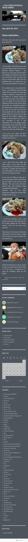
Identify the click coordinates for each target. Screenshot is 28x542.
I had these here (8, 133)
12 (14, 368)
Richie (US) (7, 492)
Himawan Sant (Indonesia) (12, 446)
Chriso (6, 422)
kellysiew (6, 461)
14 (20, 368)
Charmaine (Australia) (10, 413)
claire (5, 424)
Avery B (9, 322)
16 (4, 371)
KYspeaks (7, 465)
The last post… (14, 302)
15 (24, 368)
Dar (5, 433)
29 (24, 374)
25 (10, 374)
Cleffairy (6, 426)
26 (14, 374)
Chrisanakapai (8, 418)
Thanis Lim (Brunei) (10, 505)
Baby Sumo (7, 405)
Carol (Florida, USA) (10, 411)
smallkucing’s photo (9, 260)
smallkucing (8, 238)
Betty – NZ (7, 409)
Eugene (6, 442)
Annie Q (6, 400)
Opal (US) (7, 479)
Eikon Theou (8, 437)
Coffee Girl (7, 429)
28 (21, 374)
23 (4, 374)
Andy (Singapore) (9, 398)
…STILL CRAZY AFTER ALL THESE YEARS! (12, 6)
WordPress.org (8, 511)
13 (17, 368)
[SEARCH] (24, 288)
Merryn (6, 472)
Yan (5, 513)
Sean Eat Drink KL (9, 496)
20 (17, 371)
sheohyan (7, 498)
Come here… (7, 337)
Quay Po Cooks (8, 487)
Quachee (6, 485)
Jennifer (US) (8, 459)
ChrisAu (6, 420)
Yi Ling (6, 515)
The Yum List (8, 507)
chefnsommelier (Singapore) (13, 416)
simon (6, 500)
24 (7, 374)
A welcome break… (9, 340)
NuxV (5, 476)
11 (10, 368)
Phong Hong (8, 483)
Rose (5, 494)
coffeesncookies (9, 431)
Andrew (6, 396)
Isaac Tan (7, 450)
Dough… (16, 322)
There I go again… (9, 342)
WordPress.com (8, 509)
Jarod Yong (7, 455)
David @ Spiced (8, 435)
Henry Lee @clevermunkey (12, 444)
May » (21, 381)
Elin (5, 439)
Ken (5, 463)
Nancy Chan (7, 474)
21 (20, 371)
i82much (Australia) (10, 448)
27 (17, 374)
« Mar (7, 381)
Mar (5, 468)
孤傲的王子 (7, 520)
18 (10, 371)
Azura (5, 403)
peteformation (8, 481)
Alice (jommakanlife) (10, 394)
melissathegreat (9, 470)
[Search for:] (12, 288)
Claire (5, 267)
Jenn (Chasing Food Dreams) (12, 457)
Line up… (6, 344)
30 (4, 377)
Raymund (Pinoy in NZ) (11, 489)
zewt (5, 518)
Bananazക (7, 407)
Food (20, 277)
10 (7, 368)
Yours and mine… (11, 35)
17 (7, 371)
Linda (8, 317)
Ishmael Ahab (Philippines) (12, 452)
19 (14, 371)
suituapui (7, 277)
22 (24, 371)
